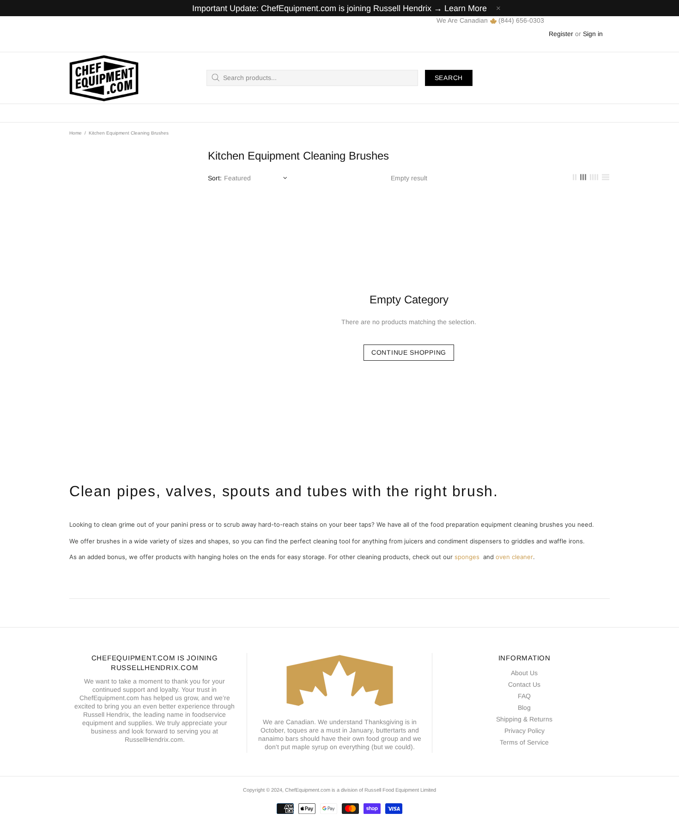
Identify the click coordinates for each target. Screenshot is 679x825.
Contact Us (524, 684)
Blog (524, 707)
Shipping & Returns (524, 719)
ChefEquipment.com (104, 78)
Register (561, 33)
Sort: (215, 178)
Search (449, 77)
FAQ (524, 696)
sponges (467, 556)
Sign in (593, 33)
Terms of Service (524, 742)
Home (75, 132)
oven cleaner (514, 556)
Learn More (465, 8)
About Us (524, 673)
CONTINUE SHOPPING (408, 352)
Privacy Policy (524, 730)
